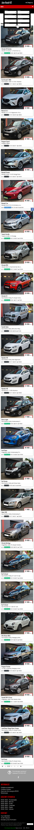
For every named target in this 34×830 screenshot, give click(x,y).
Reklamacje (4, 793)
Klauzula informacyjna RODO (10, 791)
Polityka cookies (6, 789)
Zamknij (30, 824)
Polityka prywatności (7, 787)
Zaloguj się (30, 3)
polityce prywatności (17, 825)
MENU (2, 7)
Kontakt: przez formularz (8, 820)
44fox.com (27, 827)
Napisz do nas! (13, 828)
